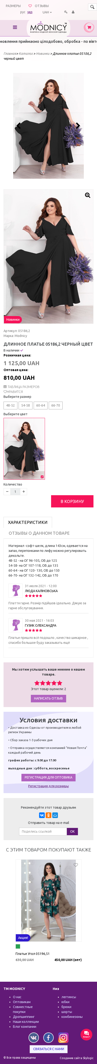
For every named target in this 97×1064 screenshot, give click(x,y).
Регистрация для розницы (48, 786)
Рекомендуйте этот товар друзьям (48, 807)
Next (77, 126)
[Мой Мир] (55, 815)
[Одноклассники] (48, 815)
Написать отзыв (48, 698)
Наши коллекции (26, 1022)
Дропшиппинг (24, 1017)
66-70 (55, 405)
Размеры (13, 6)
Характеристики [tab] (28, 522)
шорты (66, 1012)
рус (22, 12)
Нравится (15, 392)
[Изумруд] (18, 947)
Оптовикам (22, 1002)
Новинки (13, 319)
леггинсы (68, 997)
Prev (19, 126)
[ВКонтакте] (42, 815)
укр (29, 12)
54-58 (25, 405)
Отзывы (42, 6)
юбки (65, 1002)
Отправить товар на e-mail (48, 823)
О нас (17, 997)
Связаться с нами (48, 1049)
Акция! (23, 938)
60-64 (40, 405)
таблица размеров (24, 387)
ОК (72, 831)
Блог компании (24, 1026)
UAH (46, 12)
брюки (66, 1007)
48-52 (10, 405)
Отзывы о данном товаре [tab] (39, 533)
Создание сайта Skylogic (76, 1058)
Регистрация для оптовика (48, 777)
